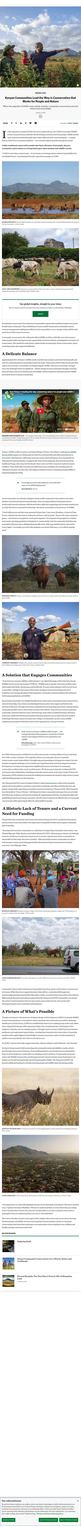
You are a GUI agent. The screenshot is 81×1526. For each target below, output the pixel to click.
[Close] (78, 1501)
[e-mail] (36, 123)
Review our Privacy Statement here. (50, 1514)
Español (75, 123)
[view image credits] (78, 84)
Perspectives (40, 93)
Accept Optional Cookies (48, 1520)
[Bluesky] (30, 123)
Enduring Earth (51, 783)
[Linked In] (21, 123)
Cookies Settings (8, 1520)
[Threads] (25, 123)
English (70, 123)
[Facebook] (11, 123)
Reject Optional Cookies (68, 1520)
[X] (16, 123)
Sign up (40, 314)
